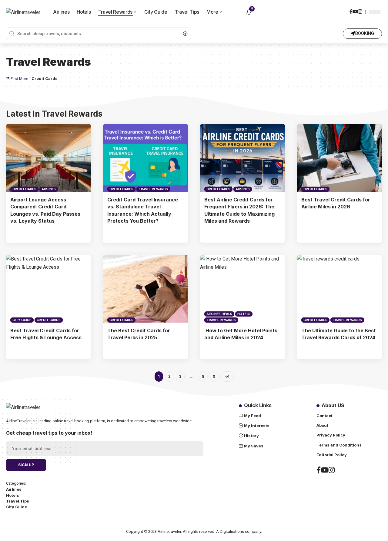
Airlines (49, 189)
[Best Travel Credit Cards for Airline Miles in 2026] (339, 158)
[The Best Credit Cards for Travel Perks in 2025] (145, 289)
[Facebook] (351, 12)
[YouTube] (355, 12)
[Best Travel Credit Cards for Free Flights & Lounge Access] (48, 289)
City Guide (22, 320)
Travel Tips (17, 501)
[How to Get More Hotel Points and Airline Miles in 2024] (242, 289)
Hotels (244, 314)
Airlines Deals (219, 314)
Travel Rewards (153, 189)
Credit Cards (45, 78)
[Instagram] (360, 12)
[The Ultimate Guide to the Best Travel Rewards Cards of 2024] (339, 289)
